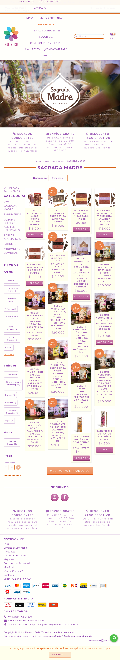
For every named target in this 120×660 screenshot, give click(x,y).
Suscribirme (60, 39)
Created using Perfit (60, 47)
